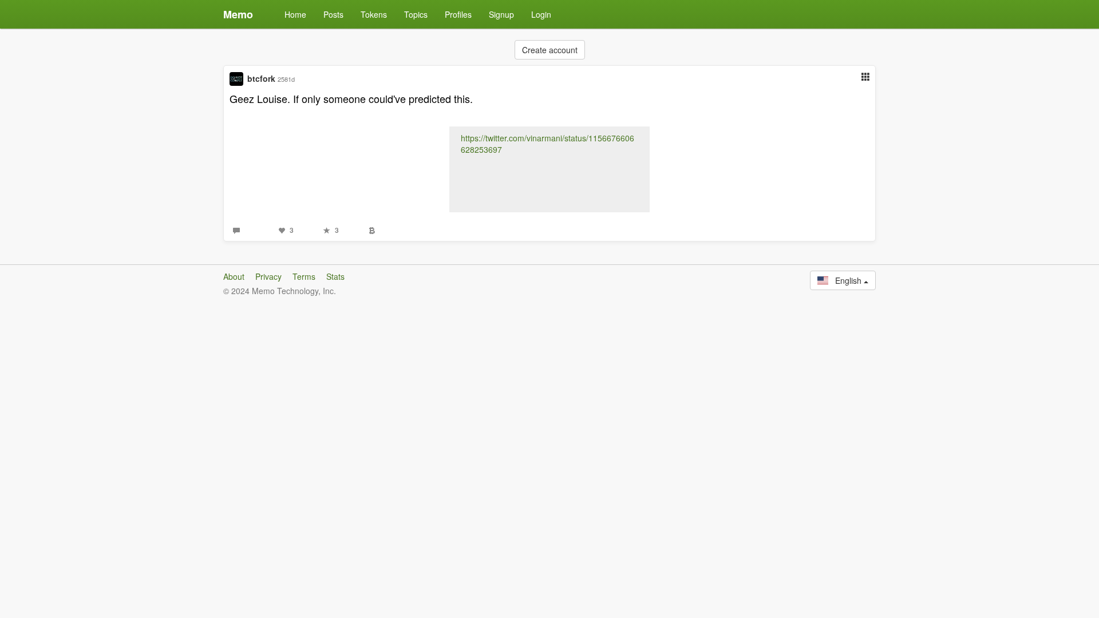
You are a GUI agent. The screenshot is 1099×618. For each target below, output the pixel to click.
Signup (501, 14)
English (846, 280)
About (233, 276)
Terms (303, 276)
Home (295, 14)
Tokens (374, 14)
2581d (286, 79)
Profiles (458, 14)
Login (541, 14)
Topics (416, 14)
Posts (333, 14)
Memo (238, 14)
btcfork (261, 78)
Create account (550, 50)
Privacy (268, 276)
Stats (335, 276)
